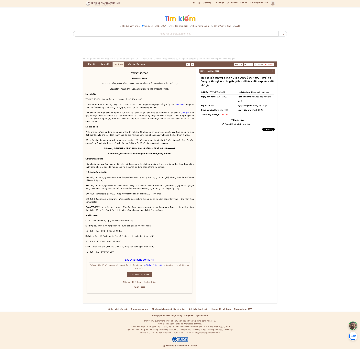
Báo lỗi (270, 64)
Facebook (182, 345)
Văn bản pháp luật (105, 58)
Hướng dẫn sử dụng (221, 309)
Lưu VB (249, 64)
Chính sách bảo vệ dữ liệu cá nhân (168, 309)
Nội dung (118, 64)
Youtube (170, 345)
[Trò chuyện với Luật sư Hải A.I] (353, 326)
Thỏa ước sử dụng (139, 309)
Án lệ (237, 26)
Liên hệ (243, 2)
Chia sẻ (259, 64)
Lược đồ (105, 64)
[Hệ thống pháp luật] (102, 3)
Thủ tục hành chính (131, 26)
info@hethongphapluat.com (207, 332)
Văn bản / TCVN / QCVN (155, 26)
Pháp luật (219, 2)
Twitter (193, 345)
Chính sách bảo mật (117, 309)
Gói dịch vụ (232, 2)
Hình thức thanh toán (198, 309)
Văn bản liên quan (136, 64)
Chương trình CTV (259, 2)
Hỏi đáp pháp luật (179, 26)
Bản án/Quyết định (222, 26)
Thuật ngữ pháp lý (200, 26)
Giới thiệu (207, 2)
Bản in (239, 64)
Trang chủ (90, 58)
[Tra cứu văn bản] (180, 18)
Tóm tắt (91, 64)
